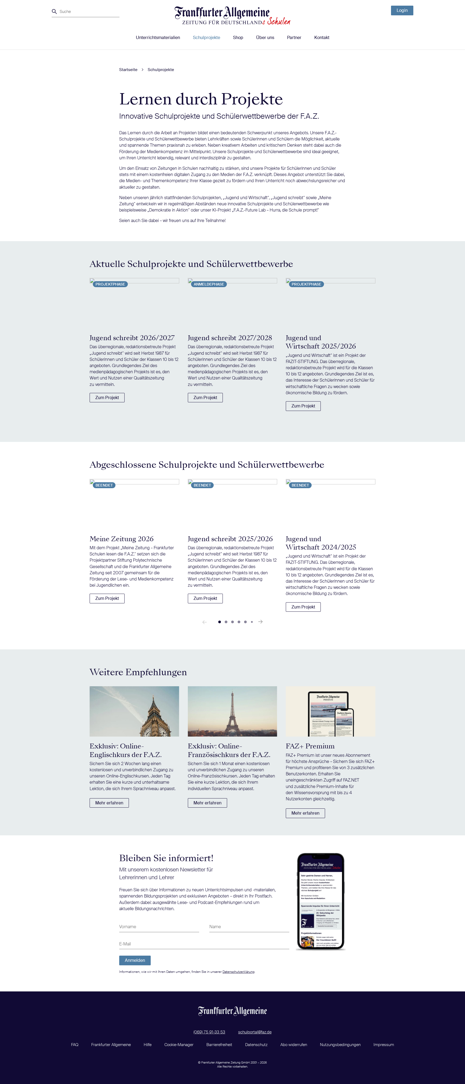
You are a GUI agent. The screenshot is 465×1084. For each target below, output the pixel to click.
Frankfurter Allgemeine (111, 1044)
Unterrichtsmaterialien (158, 37)
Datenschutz (256, 1044)
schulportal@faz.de (255, 1032)
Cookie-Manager (178, 1045)
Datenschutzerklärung (239, 972)
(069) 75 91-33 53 (209, 1032)
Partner (294, 37)
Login (402, 10)
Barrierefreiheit (219, 1044)
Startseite (128, 69)
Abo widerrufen (293, 1044)
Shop (238, 37)
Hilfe (148, 1044)
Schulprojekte (206, 37)
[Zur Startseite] (232, 15)
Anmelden (135, 960)
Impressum (384, 1044)
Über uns (265, 37)
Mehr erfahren (109, 803)
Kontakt (321, 37)
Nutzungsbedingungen (340, 1044)
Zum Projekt (107, 397)
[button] (219, 622)
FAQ (74, 1044)
